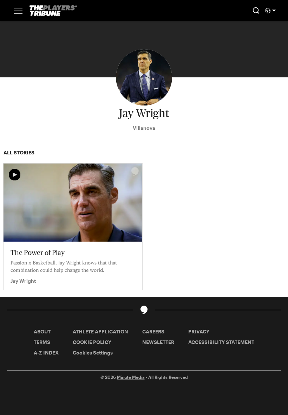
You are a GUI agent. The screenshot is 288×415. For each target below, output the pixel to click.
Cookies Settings (93, 353)
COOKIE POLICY (92, 342)
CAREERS (153, 331)
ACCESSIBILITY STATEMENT (221, 342)
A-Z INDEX (46, 353)
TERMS (42, 342)
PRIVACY (198, 331)
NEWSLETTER (158, 342)
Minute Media (131, 377)
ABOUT (42, 331)
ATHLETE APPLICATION (100, 331)
